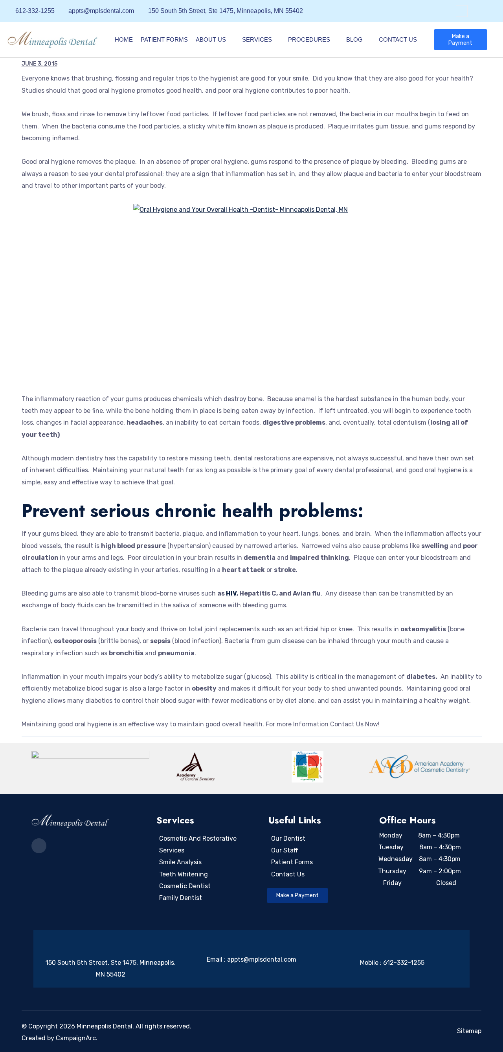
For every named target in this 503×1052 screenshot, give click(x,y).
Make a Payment (460, 39)
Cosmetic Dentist (185, 886)
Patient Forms (164, 39)
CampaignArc (76, 1038)
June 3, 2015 (39, 63)
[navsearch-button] (462, 11)
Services (257, 39)
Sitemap (469, 1031)
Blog (354, 39)
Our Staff (284, 850)
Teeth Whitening (183, 874)
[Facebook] (487, 11)
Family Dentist (180, 898)
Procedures (309, 39)
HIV (231, 593)
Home (124, 39)
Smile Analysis (180, 862)
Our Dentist (288, 838)
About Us (211, 39)
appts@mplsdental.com (261, 959)
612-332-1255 (403, 962)
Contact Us (398, 39)
